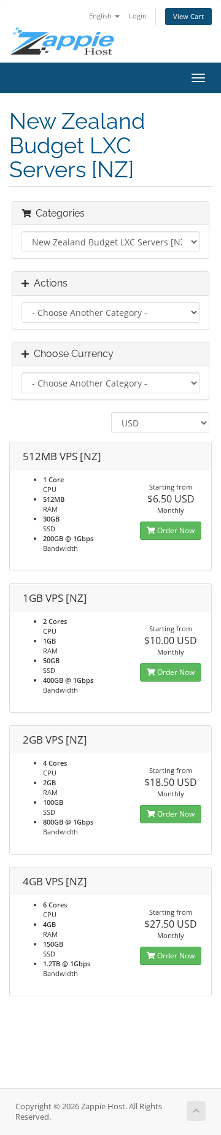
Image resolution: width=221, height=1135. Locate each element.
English (101, 15)
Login (138, 15)
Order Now (175, 530)
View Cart (188, 16)
